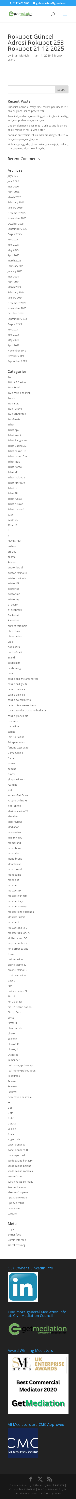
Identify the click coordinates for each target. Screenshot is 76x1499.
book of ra (14, 647)
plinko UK (13, 1044)
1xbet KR (13, 472)
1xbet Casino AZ (17, 446)
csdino (11, 731)
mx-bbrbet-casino (18, 948)
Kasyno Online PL (17, 800)
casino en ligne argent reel (23, 679)
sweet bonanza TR (18, 1150)
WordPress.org (16, 1245)
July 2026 (13, 176)
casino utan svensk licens (22, 705)
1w (9, 377)
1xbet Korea (15, 467)
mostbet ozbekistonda (21, 912)
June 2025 (13, 244)
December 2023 (17, 303)
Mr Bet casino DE (17, 938)
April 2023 (13, 345)
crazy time (13, 726)
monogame (14, 874)
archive (12, 546)
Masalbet (13, 816)
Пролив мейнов (17, 1197)
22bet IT (12, 525)
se (9, 1102)
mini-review (14, 832)
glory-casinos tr (17, 779)
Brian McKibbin (21, 55)
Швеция (12, 1213)
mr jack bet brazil (18, 943)
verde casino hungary (20, 1160)
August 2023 (15, 324)
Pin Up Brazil (15, 1001)
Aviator (12, 562)
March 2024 (14, 287)
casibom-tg (14, 668)
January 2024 (15, 297)
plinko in (12, 1038)
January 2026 (15, 207)
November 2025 (17, 218)
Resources (14, 1076)
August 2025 (15, 234)
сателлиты (14, 1208)
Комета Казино (17, 1187)
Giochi (11, 774)
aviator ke (13, 588)
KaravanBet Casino (18, 795)
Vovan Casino (15, 1176)
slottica (12, 1123)
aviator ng (13, 599)
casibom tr (14, 662)
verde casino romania (20, 1171)
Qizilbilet (13, 1054)
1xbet (11, 424)
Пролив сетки (16, 1203)
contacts (12, 721)
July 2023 (13, 329)
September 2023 (17, 319)
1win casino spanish (19, 393)
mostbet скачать (17, 927)
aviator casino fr (17, 578)
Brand (11, 657)
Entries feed (14, 1234)
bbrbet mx (14, 631)
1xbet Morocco (16, 483)
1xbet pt (12, 488)
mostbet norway (17, 906)
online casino (15, 959)
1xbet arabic (15, 435)
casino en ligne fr (17, 684)
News (11, 954)
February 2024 (16, 292)
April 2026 (13, 191)
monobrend (15, 869)
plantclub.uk (15, 1028)
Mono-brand (15, 858)
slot (10, 1107)
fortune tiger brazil (18, 747)
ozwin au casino (17, 975)
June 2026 (13, 181)
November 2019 (17, 350)
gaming (12, 769)
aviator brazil (15, 567)
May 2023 (13, 340)
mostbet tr (14, 922)
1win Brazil (14, 387)
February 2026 (16, 202)
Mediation (13, 827)
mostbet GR (14, 890)
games (11, 763)
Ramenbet (13, 1060)
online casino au (17, 964)
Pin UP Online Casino (20, 1007)
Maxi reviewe (15, 821)
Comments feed (17, 1240)
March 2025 (14, 260)
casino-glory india (18, 716)
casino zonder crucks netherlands (27, 710)
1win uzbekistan (17, 414)
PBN (10, 986)
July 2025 (13, 239)
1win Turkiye (15, 408)
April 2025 (13, 255)
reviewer (13, 1091)
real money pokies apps (21, 1070)
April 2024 (13, 282)
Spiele (11, 1134)
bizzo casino (15, 636)
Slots (10, 1113)
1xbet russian (15, 504)
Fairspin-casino (16, 742)
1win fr (11, 398)
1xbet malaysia (16, 477)
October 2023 (16, 313)
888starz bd (14, 541)
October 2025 (16, 223)
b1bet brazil (15, 610)
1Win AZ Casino (17, 382)
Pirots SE (12, 1023)
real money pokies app (21, 1065)
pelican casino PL (17, 991)
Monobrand (14, 864)
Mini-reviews (15, 837)
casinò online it (16, 694)
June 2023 (13, 334)
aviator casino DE (18, 573)
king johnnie (14, 805)
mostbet (12, 885)
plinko (11, 1033)
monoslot (13, 880)
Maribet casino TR (18, 811)
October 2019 (16, 356)
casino (11, 673)
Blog (10, 641)
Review (12, 1081)
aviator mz (14, 594)
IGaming (12, 784)
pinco (11, 1017)
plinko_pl (13, 1049)
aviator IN (13, 583)
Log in (11, 1229)
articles (12, 551)
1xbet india (14, 461)
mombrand (14, 843)
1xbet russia (15, 498)
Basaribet (13, 620)
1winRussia (14, 419)
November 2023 (17, 308)
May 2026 (13, 186)
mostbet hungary (17, 895)
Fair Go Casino (16, 737)
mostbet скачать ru (19, 933)
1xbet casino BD (17, 451)
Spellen (12, 1128)
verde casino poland (19, 1166)
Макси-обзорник (18, 1192)
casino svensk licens (19, 700)
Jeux (10, 790)
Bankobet (13, 615)
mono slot (13, 853)
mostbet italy (15, 901)
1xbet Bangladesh (18, 440)
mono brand (15, 848)
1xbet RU (13, 493)
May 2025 (13, 250)
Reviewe (12, 1086)
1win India (13, 403)
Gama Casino (15, 753)
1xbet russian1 (16, 509)
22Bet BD (13, 520)
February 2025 (16, 266)
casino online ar (17, 689)
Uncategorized (16, 1155)
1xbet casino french (19, 456)
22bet (11, 514)
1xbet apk (13, 430)
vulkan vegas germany (20, 1181)
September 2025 (17, 229)
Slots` (11, 1118)
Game (11, 758)
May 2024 (13, 276)
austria (12, 557)
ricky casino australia (20, 1097)
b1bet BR (13, 604)
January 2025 (15, 271)
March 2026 (14, 197)
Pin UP (11, 996)
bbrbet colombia (17, 626)
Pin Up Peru (14, 1012)
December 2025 (17, 213)
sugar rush (14, 1139)
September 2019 (17, 361)
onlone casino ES (17, 970)
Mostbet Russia (16, 917)
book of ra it (15, 652)
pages (11, 980)
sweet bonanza (16, 1144)
